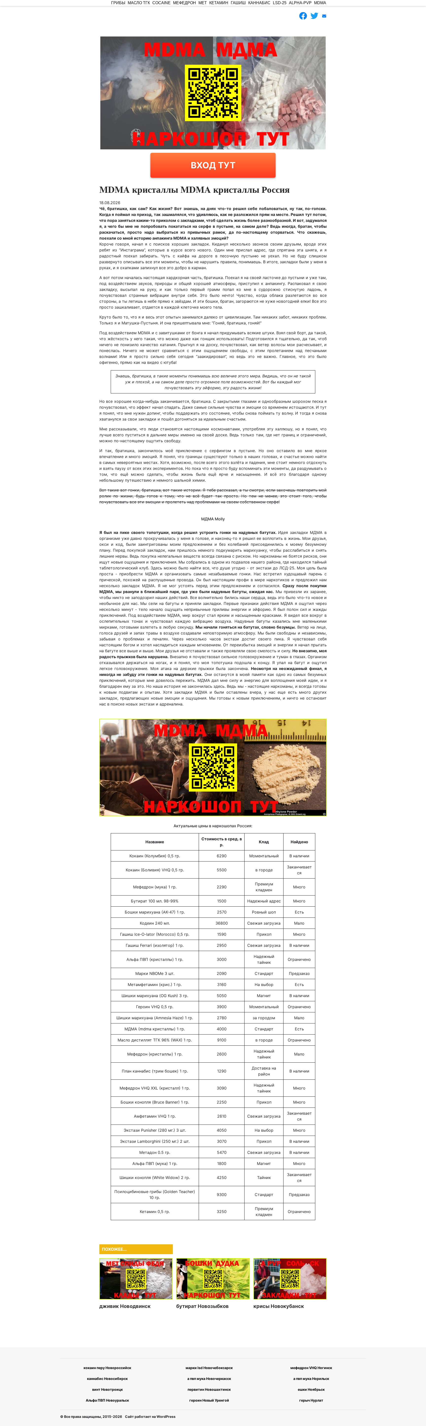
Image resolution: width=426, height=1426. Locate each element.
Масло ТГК (139, 3)
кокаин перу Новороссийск (107, 1368)
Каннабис (259, 3)
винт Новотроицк (107, 1389)
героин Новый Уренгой (209, 1400)
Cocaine (161, 3)
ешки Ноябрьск (311, 1389)
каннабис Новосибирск (107, 1378)
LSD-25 (279, 3)
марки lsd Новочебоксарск (209, 1368)
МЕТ (202, 3)
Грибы (118, 3)
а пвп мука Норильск (311, 1378)
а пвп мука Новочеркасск (209, 1378)
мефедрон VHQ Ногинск (311, 1368)
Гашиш (238, 3)
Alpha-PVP (300, 3)
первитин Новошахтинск (209, 1389)
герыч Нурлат (311, 1400)
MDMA (320, 3)
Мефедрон (184, 3)
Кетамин (218, 3)
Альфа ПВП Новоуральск (107, 1400)
